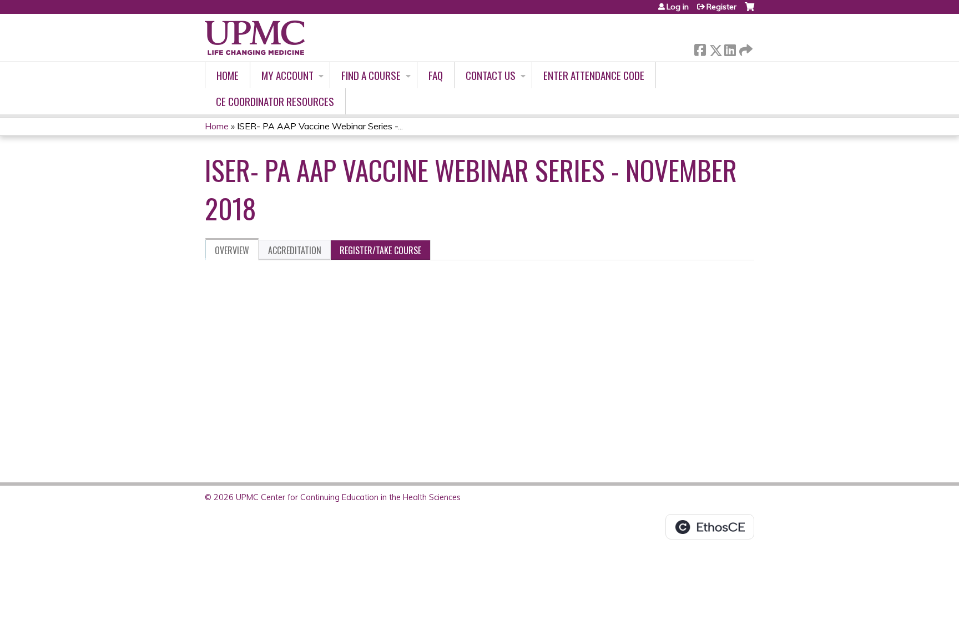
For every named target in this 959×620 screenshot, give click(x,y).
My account (287, 75)
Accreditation (294, 250)
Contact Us (491, 75)
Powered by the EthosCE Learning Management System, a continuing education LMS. (709, 527)
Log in (678, 7)
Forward (744, 47)
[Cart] (749, 11)
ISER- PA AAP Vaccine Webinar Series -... (320, 126)
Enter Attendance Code (593, 75)
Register (721, 7)
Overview (232, 250)
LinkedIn (729, 48)
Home (227, 75)
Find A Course (371, 75)
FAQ (435, 75)
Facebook (699, 48)
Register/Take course (380, 250)
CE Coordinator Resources (275, 101)
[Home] (255, 38)
